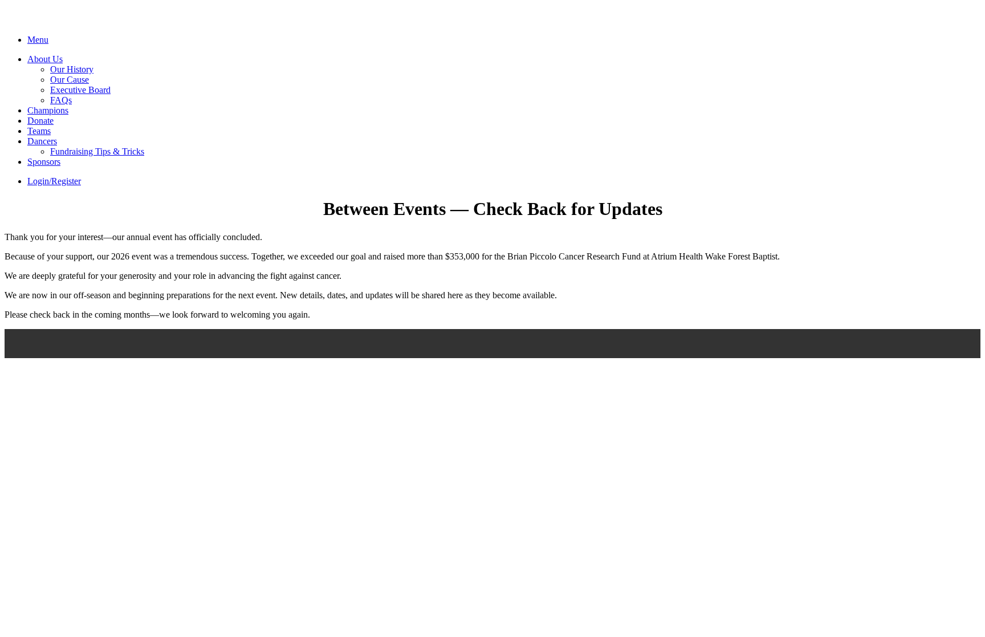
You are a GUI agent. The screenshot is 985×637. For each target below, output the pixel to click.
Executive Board (80, 90)
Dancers (42, 141)
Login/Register (54, 181)
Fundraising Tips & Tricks (97, 151)
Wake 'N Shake (66, 21)
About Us (45, 59)
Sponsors (43, 162)
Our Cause (69, 79)
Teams (39, 131)
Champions (47, 110)
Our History (71, 69)
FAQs (61, 100)
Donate (40, 120)
